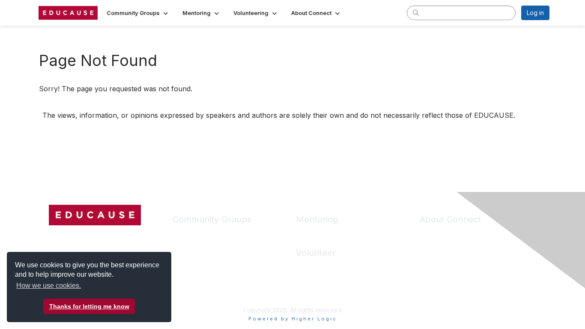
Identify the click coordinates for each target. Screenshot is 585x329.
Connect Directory (198, 271)
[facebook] (55, 236)
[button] (138, 12)
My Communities (195, 233)
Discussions (189, 259)
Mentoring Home (319, 233)
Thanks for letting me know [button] (89, 306)
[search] (416, 12)
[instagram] (87, 236)
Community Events (198, 284)
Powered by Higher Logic (292, 319)
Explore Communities (202, 246)
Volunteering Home (323, 267)
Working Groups (195, 297)
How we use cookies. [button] (48, 285)
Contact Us (435, 271)
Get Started (436, 233)
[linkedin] (71, 236)
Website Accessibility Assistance (465, 284)
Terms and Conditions (450, 259)
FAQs (427, 246)
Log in (535, 12)
